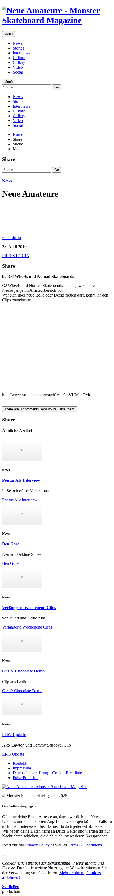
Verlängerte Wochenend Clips (29, 607)
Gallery (19, 62)
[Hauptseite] (57, 20)
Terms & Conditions (85, 845)
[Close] (4, 855)
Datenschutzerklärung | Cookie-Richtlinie (47, 773)
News (18, 43)
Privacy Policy (37, 845)
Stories (18, 48)
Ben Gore (10, 544)
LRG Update (14, 734)
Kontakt (19, 763)
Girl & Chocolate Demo (23, 671)
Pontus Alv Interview (21, 480)
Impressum (22, 768)
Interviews (21, 53)
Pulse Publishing (27, 777)
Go (56, 87)
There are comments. (39, 409)
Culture (19, 57)
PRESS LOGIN (15, 255)
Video (18, 67)
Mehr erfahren (71, 872)
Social (18, 72)
